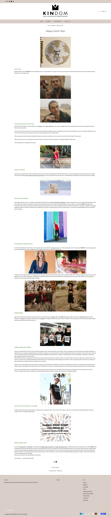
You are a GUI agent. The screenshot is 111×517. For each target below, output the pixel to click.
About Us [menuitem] (67, 21)
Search (84, 482)
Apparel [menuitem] (48, 21)
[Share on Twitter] (56, 462)
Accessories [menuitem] (57, 21)
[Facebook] (5, 1)
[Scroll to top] (108, 514)
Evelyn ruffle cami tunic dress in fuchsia (35, 175)
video (63, 126)
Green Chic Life (55, 247)
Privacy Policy (86, 495)
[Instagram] (7, 1)
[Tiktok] (13, 1)
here (21, 209)
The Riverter (29, 446)
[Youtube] (11, 1)
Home (49, 25)
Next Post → (60, 470)
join (33, 411)
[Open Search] (99, 11)
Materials (85, 484)
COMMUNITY (53, 25)
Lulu (44, 274)
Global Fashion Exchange (47, 446)
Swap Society (22, 446)
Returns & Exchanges (88, 493)
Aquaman (40, 126)
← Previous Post (52, 470)
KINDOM (15, 514)
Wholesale (85, 500)
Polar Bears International (60, 202)
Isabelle (42, 318)
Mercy (23, 318)
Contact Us (85, 498)
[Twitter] (9, 1)
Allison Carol (83, 316)
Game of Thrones (49, 126)
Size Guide (85, 487)
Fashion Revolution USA (61, 446)
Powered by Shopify (22, 514)
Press (84, 489)
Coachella (52, 316)
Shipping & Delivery (87, 491)
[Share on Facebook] (54, 462)
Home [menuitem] (41, 21)
